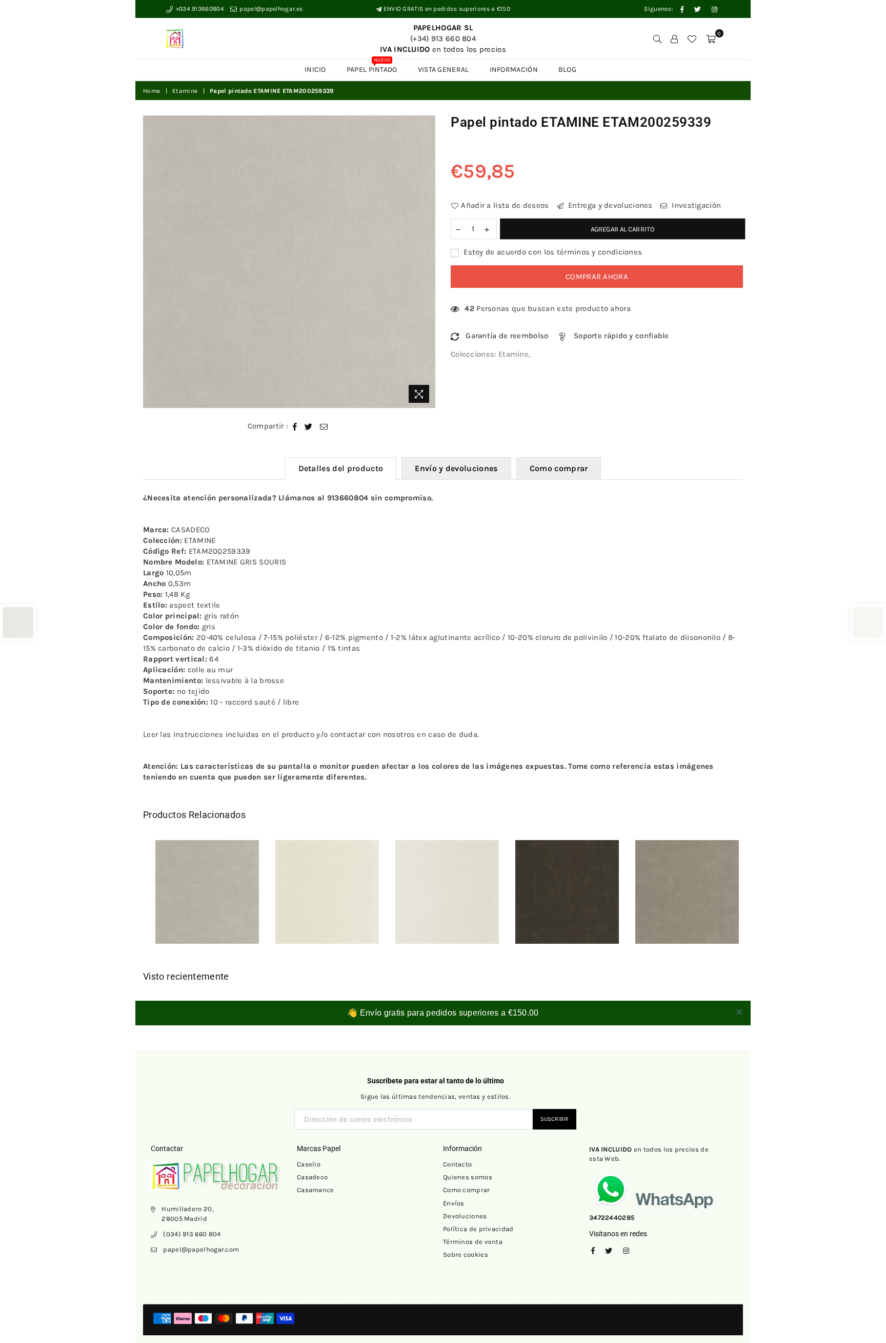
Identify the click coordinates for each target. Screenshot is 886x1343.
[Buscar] (657, 38)
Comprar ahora (597, 276)
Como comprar (559, 468)
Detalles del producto (341, 468)
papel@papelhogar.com (201, 1249)
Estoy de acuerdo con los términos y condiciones (551, 252)
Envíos (454, 1203)
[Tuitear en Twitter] (309, 426)
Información (514, 69)
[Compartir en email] (324, 426)
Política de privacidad (478, 1229)
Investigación (695, 205)
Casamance (315, 1190)
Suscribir (554, 1119)
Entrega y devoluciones (609, 205)
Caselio (308, 1164)
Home (151, 90)
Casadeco (312, 1177)
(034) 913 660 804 (191, 1234)
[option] (289, 261)
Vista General (443, 69)
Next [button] (754, 899)
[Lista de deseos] (691, 38)
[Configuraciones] (674, 38)
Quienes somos (467, 1177)
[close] (739, 1012)
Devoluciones (465, 1216)
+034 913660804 (199, 8)
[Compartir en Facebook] (295, 426)
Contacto (457, 1164)
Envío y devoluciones (456, 468)
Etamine (184, 90)
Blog (567, 69)
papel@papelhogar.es (270, 8)
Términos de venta (472, 1241)
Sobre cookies (465, 1254)
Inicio (315, 69)
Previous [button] (131, 899)
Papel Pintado (372, 67)
